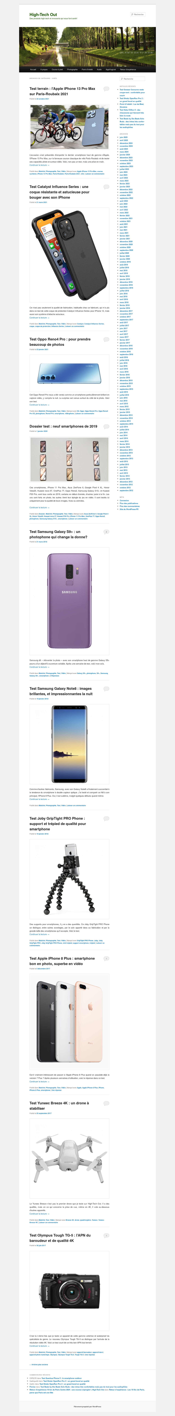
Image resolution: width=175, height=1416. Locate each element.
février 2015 (124, 409)
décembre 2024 (126, 143)
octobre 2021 (125, 221)
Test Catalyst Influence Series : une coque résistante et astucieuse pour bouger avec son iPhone (59, 192)
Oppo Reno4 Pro (91, 411)
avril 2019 (124, 273)
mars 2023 (124, 180)
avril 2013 (124, 473)
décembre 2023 (126, 157)
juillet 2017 (124, 325)
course (100, 171)
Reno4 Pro (50, 413)
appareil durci (98, 1352)
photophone (40, 413)
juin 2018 (123, 293)
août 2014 (124, 426)
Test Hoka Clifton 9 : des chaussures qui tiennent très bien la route (132, 113)
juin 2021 (123, 227)
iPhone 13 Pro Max (44, 173)
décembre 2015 (126, 380)
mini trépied (67, 943)
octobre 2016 (125, 351)
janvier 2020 (125, 259)
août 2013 (124, 461)
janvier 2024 (125, 154)
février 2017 (124, 340)
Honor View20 (37, 516)
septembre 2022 (126, 198)
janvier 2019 (125, 279)
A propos (44, 69)
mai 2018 (123, 296)
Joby (96, 940)
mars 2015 (124, 406)
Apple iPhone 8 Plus (90, 1087)
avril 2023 (124, 177)
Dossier (42, 514)
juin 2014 (123, 432)
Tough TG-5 (79, 1354)
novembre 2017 (126, 313)
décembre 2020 (126, 241)
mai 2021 (123, 230)
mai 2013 (123, 470)
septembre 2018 (126, 287)
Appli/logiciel (111, 69)
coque (32, 326)
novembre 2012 (126, 484)
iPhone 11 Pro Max (77, 516)
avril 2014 (124, 438)
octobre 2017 (125, 316)
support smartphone (81, 943)
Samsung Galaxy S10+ (48, 518)
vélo (82, 173)
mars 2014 (124, 441)
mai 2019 (123, 270)
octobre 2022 (125, 195)
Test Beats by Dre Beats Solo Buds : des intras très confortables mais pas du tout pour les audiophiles (83, 1386)
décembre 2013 (126, 450)
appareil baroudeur (84, 1352)
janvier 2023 (125, 186)
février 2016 (124, 374)
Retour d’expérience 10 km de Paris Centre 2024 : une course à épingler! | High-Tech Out (67, 1389)
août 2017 (124, 322)
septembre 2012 (126, 490)
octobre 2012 (125, 487)
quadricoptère (85, 1220)
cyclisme (33, 173)
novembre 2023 (126, 160)
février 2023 (124, 183)
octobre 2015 (125, 386)
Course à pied (57, 69)
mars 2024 (124, 151)
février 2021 (124, 235)
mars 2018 (124, 302)
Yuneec (95, 1220)
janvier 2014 (125, 447)
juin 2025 (123, 137)
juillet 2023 (124, 169)
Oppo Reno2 (100, 516)
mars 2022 (124, 212)
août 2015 (124, 392)
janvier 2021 (125, 238)
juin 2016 (123, 363)
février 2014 (124, 444)
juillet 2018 (124, 290)
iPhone (101, 1087)
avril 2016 (124, 368)
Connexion (124, 500)
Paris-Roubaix (58, 173)
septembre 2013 (126, 458)
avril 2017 (124, 334)
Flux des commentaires (130, 506)
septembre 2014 (126, 423)
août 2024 (124, 149)
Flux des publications (129, 503)
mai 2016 (123, 366)
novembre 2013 (126, 452)
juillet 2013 (124, 464)
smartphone (59, 413)
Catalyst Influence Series (94, 323)
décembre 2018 (126, 282)
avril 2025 (124, 140)
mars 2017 (124, 337)
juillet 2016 (124, 360)
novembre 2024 (126, 146)
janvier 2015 (125, 412)
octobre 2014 (125, 421)
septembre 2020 (126, 250)
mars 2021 (124, 233)
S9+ (98, 673)
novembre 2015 (126, 383)
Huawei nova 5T (50, 516)
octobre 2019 (125, 261)
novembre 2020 (126, 244)
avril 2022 (124, 209)
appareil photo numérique (39, 1354)
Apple (79, 1087)
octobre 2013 (125, 455)
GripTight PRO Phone (85, 940)
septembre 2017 (126, 319)
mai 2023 (123, 175)
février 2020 (124, 256)
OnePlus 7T (90, 516)
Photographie (72, 69)
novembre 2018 (126, 285)
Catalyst (80, 323)
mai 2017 (123, 331)
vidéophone (69, 413)
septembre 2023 (126, 166)
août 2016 (124, 357)
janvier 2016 (125, 377)
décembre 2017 (126, 311)
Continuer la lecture (39, 164)
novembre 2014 (126, 418)
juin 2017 (123, 328)
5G (78, 411)
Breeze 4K (70, 1220)
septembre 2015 (126, 389)
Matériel (42, 171)
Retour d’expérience (128, 69)
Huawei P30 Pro (63, 516)
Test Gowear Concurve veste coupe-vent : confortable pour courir (132, 92)
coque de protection (43, 326)
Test (58, 171)
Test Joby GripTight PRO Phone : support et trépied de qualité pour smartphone (58, 823)
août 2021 (124, 224)
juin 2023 (123, 172)
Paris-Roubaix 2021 (72, 173)
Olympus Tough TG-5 (66, 1354)
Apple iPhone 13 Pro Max (86, 171)
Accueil (33, 69)
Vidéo (63, 171)
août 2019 (124, 264)
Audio (99, 69)
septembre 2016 (126, 354)
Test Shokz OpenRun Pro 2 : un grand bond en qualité (66, 1381)
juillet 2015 (124, 395)
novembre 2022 (126, 192)
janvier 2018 (125, 308)
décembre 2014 (126, 415)
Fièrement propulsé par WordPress (87, 1406)
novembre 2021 (126, 218)
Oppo (82, 411)
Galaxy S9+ (81, 673)
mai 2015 (123, 400)
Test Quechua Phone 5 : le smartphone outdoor (62, 1378)
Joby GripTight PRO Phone (51, 943)
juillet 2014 (124, 429)
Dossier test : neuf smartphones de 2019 (63, 426)
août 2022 (124, 201)
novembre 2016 (126, 348)
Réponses (54, 675)
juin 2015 (123, 397)
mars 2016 (124, 371)
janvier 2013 (125, 478)
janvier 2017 (125, 342)
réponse (57, 1090)
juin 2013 (123, 467)
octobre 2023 (125, 163)
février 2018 (124, 305)
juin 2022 (123, 203)
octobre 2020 (125, 247)
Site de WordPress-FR (129, 509)
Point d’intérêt (87, 69)
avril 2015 (124, 403)
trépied (92, 943)
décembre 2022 (126, 189)
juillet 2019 (124, 267)
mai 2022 (123, 206)
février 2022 (124, 215)
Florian (33, 1386)
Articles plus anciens (39, 1364)
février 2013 (124, 476)
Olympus (53, 1354)
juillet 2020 (124, 253)
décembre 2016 (126, 345)
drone (77, 1220)
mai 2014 (123, 435)
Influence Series (57, 326)
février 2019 (124, 276)
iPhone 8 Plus (35, 1090)
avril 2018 (124, 299)
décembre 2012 (126, 481)
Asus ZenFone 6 (90, 514)
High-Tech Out (43, 14)
